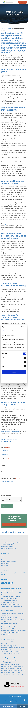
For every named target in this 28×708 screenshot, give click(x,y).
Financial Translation (7, 625)
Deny (14, 380)
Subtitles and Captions (8, 602)
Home (3, 28)
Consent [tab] (5, 330)
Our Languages (5, 563)
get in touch (9, 224)
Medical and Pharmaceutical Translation (13, 631)
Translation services (7, 545)
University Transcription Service (10, 604)
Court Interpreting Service (9, 646)
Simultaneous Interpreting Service (11, 651)
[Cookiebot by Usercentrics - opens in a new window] (20, 327)
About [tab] (22, 330)
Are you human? (6, 495)
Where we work (5, 634)
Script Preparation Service (9, 600)
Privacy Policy (14, 702)
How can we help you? (10, 478)
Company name (6, 472)
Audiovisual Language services (10, 543)
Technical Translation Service (10, 632)
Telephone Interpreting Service (10, 653)
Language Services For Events (10, 664)
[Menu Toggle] (1, 2)
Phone (3, 465)
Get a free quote (14, 525)
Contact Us (4, 558)
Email (5, 458)
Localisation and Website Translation (12, 629)
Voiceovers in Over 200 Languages (11, 606)
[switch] (24, 358)
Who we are (4, 556)
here (2, 159)
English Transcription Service (9, 598)
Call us (23, 706)
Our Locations (5, 565)
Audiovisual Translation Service (10, 597)
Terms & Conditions (18, 700)
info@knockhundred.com (9, 440)
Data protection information (9, 560)
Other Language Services (8, 548)
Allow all (14, 372)
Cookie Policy (7, 700)
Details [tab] (14, 330)
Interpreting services (7, 546)
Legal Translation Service (8, 627)
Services (8, 28)
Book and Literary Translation (9, 617)
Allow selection (14, 376)
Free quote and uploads (8, 562)
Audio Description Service (8, 591)
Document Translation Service (10, 623)
